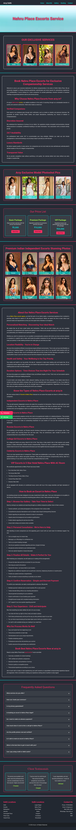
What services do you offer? (38, 693)
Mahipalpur (6, 809)
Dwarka (5, 807)
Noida (38, 811)
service (17, 102)
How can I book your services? (38, 700)
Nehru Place (38, 807)
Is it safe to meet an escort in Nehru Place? (38, 739)
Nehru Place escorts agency (18, 316)
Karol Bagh (38, 809)
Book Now (15, 231)
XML (71, 813)
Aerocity (5, 811)
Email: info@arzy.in (67, 807)
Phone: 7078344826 (67, 805)
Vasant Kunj (6, 818)
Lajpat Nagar (38, 805)
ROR (71, 815)
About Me (49, 3)
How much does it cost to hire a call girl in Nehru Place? (38, 726)
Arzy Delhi (7, 3)
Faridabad (38, 815)
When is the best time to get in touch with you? (38, 745)
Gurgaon (38, 813)
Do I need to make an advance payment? (38, 719)
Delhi (4, 805)
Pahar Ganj (6, 815)
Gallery (56, 3)
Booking (63, 3)
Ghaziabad (38, 818)
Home (42, 3)
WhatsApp (5, 417)
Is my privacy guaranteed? (38, 706)
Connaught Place (7, 813)
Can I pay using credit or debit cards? (38, 752)
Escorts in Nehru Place (27, 394)
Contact (70, 3)
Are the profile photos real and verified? (38, 732)
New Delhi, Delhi (68, 809)
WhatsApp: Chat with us (66, 811)
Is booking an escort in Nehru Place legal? (38, 713)
